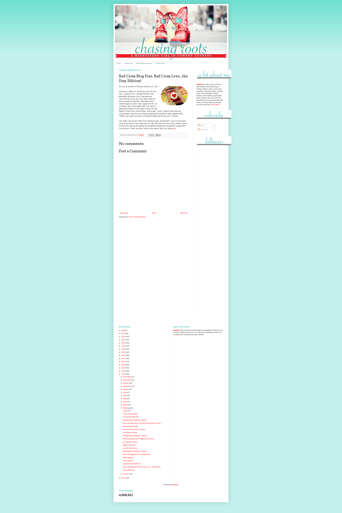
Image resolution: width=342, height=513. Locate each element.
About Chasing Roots (144, 63)
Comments (203, 129)
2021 (123, 346)
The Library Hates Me (131, 417)
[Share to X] (154, 135)
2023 (123, 340)
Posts (201, 125)
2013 (123, 371)
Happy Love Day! (129, 445)
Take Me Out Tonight (130, 426)
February (126, 408)
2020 (123, 349)
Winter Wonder (128, 458)
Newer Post (124, 213)
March (125, 405)
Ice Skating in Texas (130, 442)
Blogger (175, 485)
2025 (123, 333)
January (126, 474)
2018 (123, 355)
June (125, 396)
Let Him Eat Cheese (130, 448)
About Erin (129, 63)
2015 (123, 365)
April (125, 402)
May (125, 399)
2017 (123, 358)
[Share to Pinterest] (159, 135)
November (127, 380)
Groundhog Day (129, 470)
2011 (123, 478)
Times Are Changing (130, 414)
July (125, 392)
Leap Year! (127, 411)
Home (118, 63)
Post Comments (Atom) (137, 217)
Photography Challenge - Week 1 (135, 451)
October (126, 383)
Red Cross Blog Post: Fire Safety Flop (136, 454)
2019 (123, 352)
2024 (123, 337)
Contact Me (160, 63)
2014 (123, 368)
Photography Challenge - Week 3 (135, 420)
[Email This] (149, 135)
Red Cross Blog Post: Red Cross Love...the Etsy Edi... (142, 467)
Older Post (184, 213)
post (173, 128)
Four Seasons (128, 461)
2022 (123, 343)
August (126, 389)
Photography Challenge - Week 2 (135, 436)
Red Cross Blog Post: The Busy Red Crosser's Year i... (142, 423)
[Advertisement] (209, 188)
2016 (123, 362)
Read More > (215, 105)
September (127, 386)
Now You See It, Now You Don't (134, 429)
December (127, 377)
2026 (123, 330)
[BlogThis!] (152, 135)
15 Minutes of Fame (130, 432)
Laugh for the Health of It (132, 464)
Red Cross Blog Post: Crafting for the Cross (138, 439)
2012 (123, 374)
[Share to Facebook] (157, 135)
